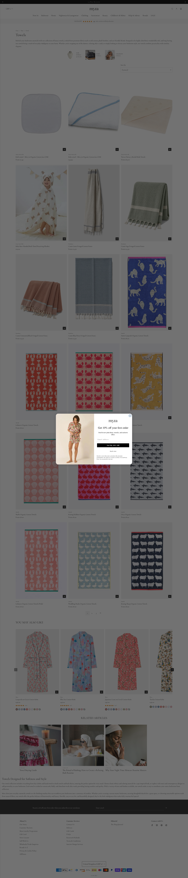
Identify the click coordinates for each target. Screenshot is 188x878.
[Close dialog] (130, 416)
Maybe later (113, 451)
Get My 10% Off (113, 445)
